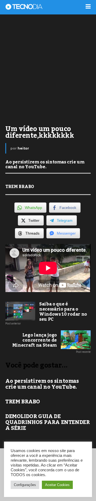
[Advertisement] (48, 67)
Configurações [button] (25, 485)
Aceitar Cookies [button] (57, 485)
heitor (23, 148)
